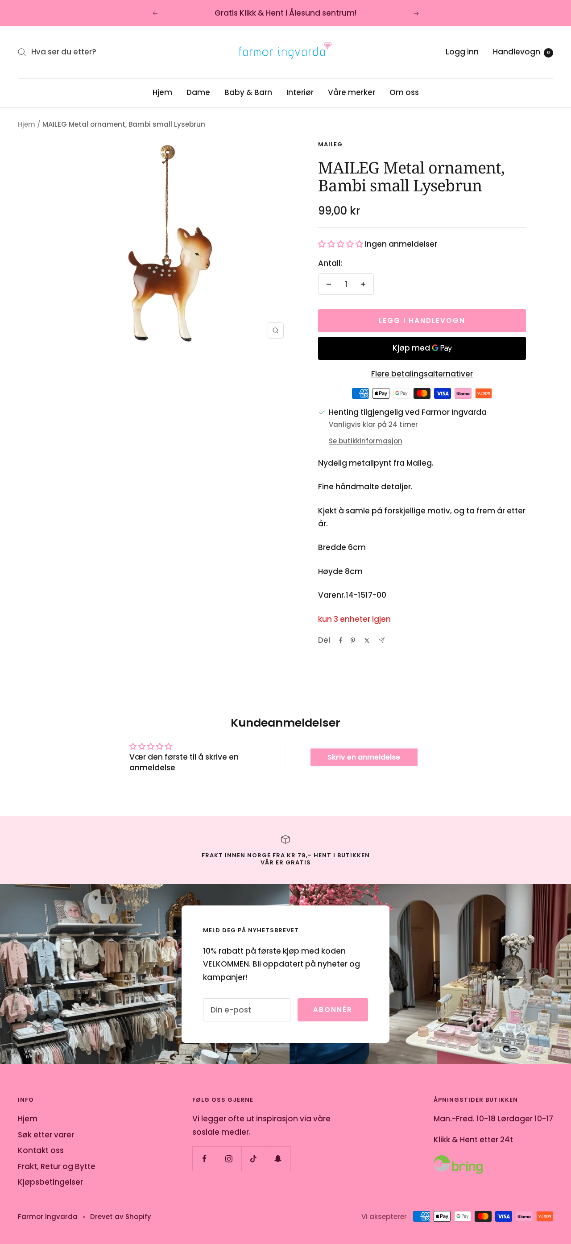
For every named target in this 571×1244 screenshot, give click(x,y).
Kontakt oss (41, 1150)
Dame (198, 92)
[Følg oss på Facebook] (204, 1158)
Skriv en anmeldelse (363, 757)
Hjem (162, 92)
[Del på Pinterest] (353, 640)
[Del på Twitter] (367, 640)
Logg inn (462, 51)
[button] (340, 244)
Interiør (300, 92)
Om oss (404, 92)
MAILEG (330, 144)
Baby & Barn (248, 92)
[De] (382, 640)
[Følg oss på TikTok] (253, 1158)
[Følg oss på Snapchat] (278, 1158)
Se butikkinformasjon (365, 441)
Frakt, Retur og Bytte (56, 1166)
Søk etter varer (46, 1134)
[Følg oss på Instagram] (229, 1158)
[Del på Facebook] (341, 640)
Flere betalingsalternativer (422, 373)
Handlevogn (521, 51)
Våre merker (351, 92)
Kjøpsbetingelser (50, 1182)
